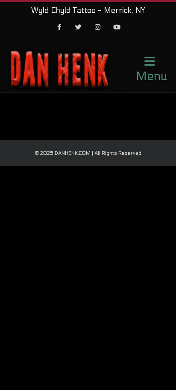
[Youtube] (117, 27)
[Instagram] (97, 27)
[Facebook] (59, 27)
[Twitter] (78, 27)
